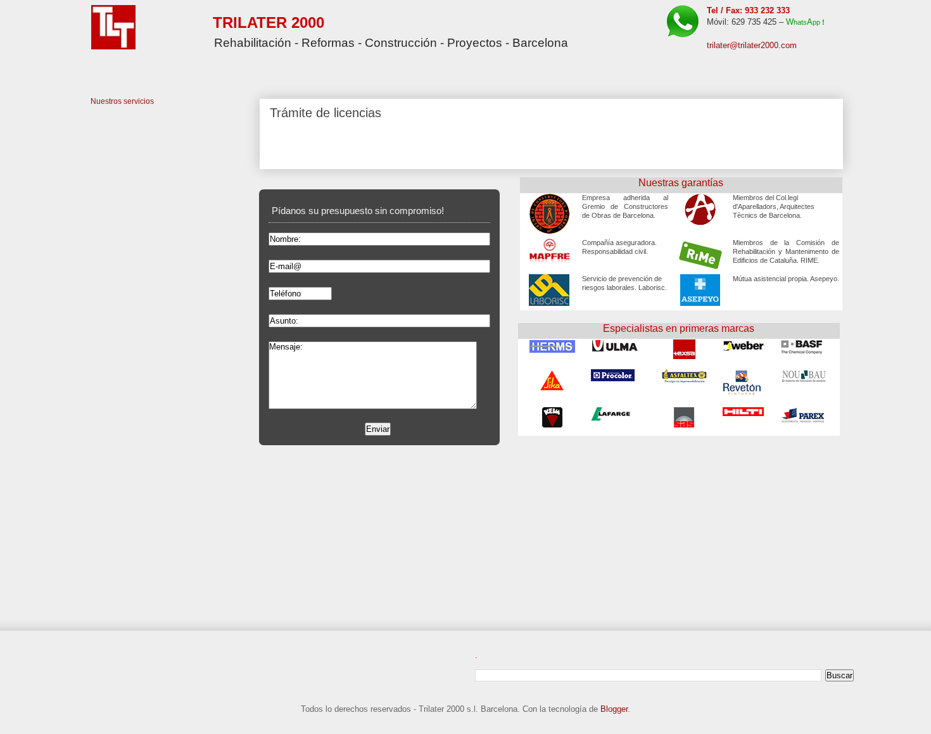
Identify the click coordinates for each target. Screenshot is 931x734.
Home (104, 69)
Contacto (225, 69)
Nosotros (162, 69)
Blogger (614, 709)
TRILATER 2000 (268, 22)
